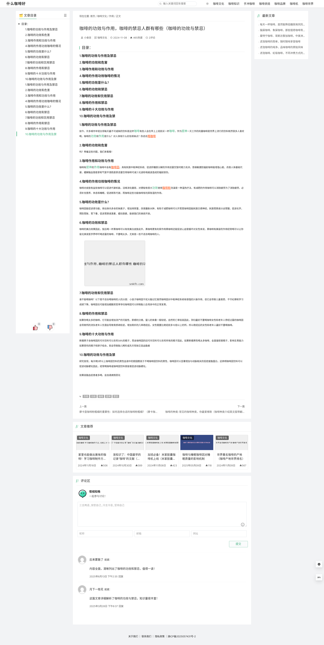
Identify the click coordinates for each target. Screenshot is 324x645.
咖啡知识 (233, 3)
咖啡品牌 (280, 3)
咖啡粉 (166, 187)
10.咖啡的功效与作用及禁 (41, 79)
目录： (25, 24)
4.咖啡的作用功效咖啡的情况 (43, 46)
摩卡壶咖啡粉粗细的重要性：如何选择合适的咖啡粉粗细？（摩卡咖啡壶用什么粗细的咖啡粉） (119, 411)
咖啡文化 (218, 3)
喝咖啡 (151, 136)
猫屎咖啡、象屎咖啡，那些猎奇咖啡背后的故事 (286, 30)
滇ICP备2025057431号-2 (182, 636)
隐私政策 (160, 636)
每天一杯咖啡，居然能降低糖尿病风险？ (283, 24)
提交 (238, 544)
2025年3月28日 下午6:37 (103, 606)
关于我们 (133, 636)
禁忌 (116, 396)
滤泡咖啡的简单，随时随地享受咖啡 (280, 41)
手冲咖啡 (249, 3)
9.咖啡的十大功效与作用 (40, 73)
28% (319, 577)
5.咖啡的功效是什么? (38, 51)
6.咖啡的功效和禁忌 (37, 57)
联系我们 (146, 636)
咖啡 (137, 131)
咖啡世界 (307, 3)
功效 (93, 136)
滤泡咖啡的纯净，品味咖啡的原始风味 (281, 47)
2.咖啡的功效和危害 (37, 35)
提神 (184, 131)
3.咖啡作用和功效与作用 (40, 40)
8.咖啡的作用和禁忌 (37, 68)
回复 (120, 576)
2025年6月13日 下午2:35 (103, 576)
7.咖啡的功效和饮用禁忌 (40, 62)
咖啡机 (294, 3)
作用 (111, 16)
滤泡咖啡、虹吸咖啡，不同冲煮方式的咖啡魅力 (286, 53)
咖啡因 (115, 167)
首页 (92, 16)
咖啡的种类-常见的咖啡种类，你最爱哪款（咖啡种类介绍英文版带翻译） (205, 411)
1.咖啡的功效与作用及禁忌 (41, 29)
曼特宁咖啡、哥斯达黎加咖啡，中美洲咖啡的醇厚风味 (290, 35)
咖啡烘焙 (264, 3)
